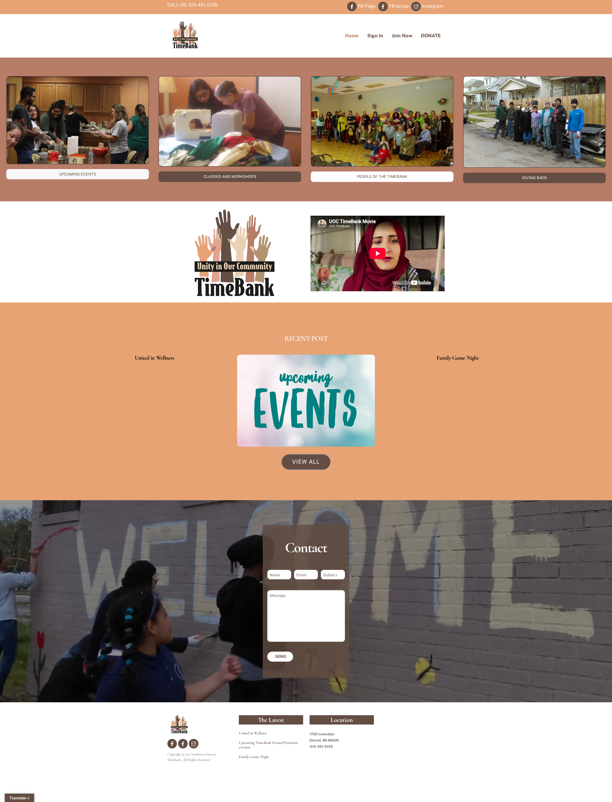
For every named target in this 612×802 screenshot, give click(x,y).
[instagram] (193, 743)
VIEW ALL (306, 461)
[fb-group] (183, 743)
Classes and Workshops (229, 176)
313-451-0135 (203, 4)
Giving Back (534, 178)
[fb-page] (172, 743)
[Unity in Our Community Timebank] (185, 46)
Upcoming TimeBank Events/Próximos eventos (268, 745)
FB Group (398, 6)
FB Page (366, 6)
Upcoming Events (77, 174)
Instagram (432, 6)
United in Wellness (154, 357)
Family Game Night (458, 357)
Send (280, 656)
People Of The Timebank (382, 176)
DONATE (431, 35)
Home (352, 35)
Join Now (402, 35)
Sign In (375, 35)
